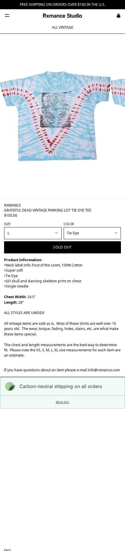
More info (62, 402)
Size (7, 224)
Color (69, 224)
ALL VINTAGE (62, 27)
